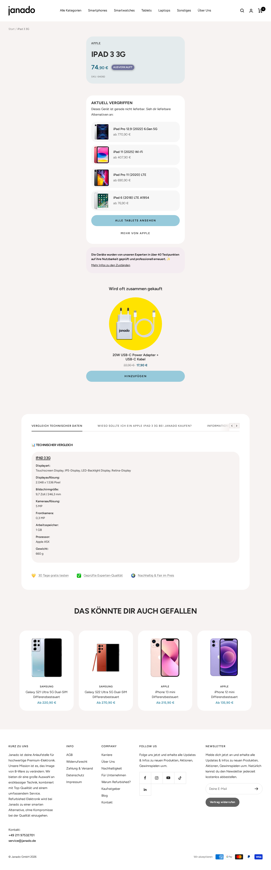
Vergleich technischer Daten (57, 425)
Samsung (47, 686)
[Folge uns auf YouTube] (168, 778)
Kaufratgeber (110, 789)
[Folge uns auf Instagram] (157, 778)
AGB (69, 755)
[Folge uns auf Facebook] (145, 778)
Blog (104, 795)
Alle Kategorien (70, 10)
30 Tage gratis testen (53, 575)
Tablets (146, 10)
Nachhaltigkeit (111, 768)
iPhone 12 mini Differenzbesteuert (224, 694)
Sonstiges (184, 10)
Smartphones (97, 10)
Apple (96, 43)
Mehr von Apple (135, 233)
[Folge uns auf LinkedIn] (145, 789)
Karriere (106, 755)
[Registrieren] (256, 788)
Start (11, 29)
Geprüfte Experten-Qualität (103, 575)
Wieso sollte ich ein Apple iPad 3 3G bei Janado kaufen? (145, 425)
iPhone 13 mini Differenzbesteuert (165, 694)
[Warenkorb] (260, 10)
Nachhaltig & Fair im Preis (156, 575)
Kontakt (107, 802)
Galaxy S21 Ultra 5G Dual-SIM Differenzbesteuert (47, 694)
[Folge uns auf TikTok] (180, 778)
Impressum (74, 782)
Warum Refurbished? (116, 782)
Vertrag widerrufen (222, 802)
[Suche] (242, 11)
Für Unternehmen (113, 775)
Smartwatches (124, 10)
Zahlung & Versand (79, 768)
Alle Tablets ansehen (135, 220)
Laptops (164, 10)
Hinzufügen (135, 376)
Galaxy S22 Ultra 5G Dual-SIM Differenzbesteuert (106, 694)
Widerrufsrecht (76, 762)
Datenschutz (75, 775)
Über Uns (204, 10)
